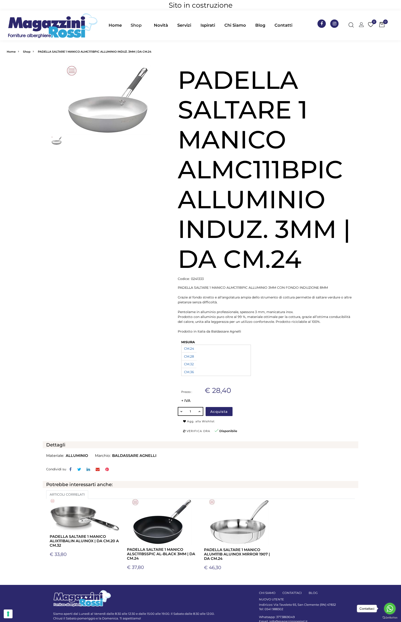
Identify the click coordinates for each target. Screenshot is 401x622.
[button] (108, 99)
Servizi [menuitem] (184, 25)
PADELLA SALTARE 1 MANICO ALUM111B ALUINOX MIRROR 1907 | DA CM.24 (237, 554)
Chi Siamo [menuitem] (235, 25)
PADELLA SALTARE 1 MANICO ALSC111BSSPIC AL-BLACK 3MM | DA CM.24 (161, 554)
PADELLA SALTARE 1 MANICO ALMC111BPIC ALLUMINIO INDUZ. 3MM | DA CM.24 (94, 51)
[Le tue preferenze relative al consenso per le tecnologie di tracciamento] (8, 613)
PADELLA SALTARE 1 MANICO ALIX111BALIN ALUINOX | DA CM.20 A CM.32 (84, 541)
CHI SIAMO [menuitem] (267, 593)
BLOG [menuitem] (313, 593)
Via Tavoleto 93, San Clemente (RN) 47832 (305, 604)
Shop (136, 25)
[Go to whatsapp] (390, 608)
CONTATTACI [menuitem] (292, 593)
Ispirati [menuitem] (207, 25)
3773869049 (285, 617)
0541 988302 (274, 609)
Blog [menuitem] (260, 25)
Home (11, 51)
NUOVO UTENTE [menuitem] (271, 599)
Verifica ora (198, 431)
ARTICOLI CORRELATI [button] (67, 494)
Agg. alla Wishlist (200, 421)
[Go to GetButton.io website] (389, 617)
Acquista (219, 411)
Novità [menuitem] (161, 25)
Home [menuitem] (115, 25)
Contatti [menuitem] (283, 25)
